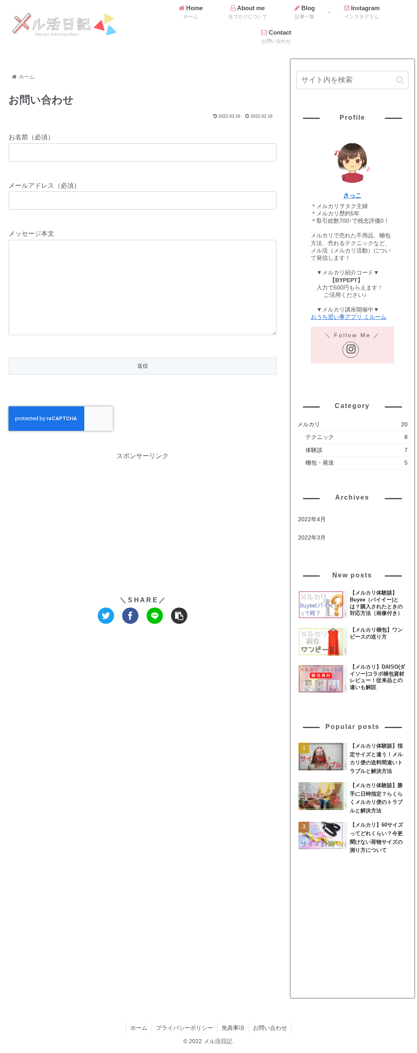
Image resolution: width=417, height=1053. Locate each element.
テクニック (356, 437)
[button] (400, 80)
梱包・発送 (356, 462)
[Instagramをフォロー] (350, 350)
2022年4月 (312, 519)
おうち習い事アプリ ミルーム (348, 317)
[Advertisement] (143, 519)
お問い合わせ (270, 1027)
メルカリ (352, 424)
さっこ (352, 195)
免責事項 (233, 1027)
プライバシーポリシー (184, 1027)
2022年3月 (312, 537)
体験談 (356, 450)
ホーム (138, 1027)
